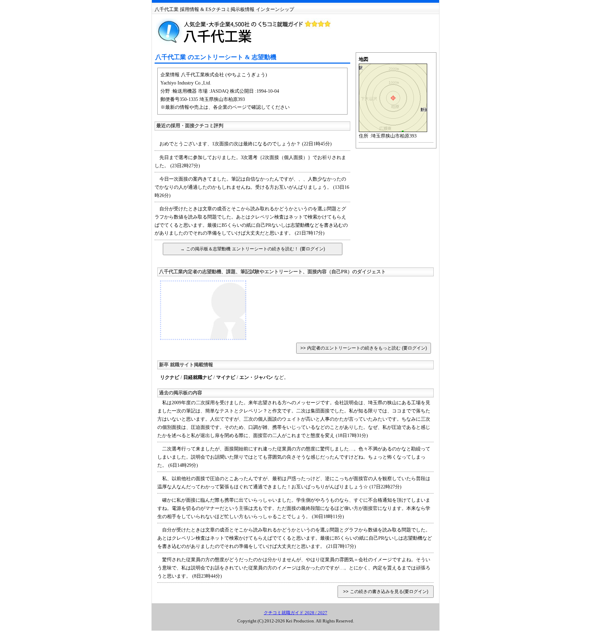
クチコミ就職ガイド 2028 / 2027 (295, 612)
